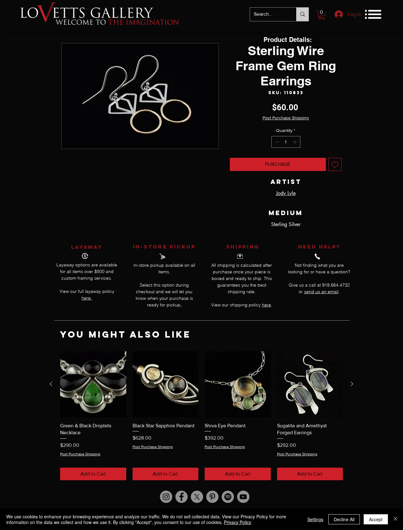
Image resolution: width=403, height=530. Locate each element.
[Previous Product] (51, 384)
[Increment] (295, 141)
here (266, 305)
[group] (201, 415)
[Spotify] (228, 497)
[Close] (395, 519)
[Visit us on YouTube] (243, 497)
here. (87, 298)
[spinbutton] (286, 141)
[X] (197, 497)
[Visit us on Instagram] (166, 497)
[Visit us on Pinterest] (212, 497)
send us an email (321, 291)
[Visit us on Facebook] (181, 497)
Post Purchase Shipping (286, 117)
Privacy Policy (237, 522)
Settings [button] (315, 519)
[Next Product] (352, 384)
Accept (376, 519)
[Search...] (302, 14)
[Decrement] (276, 141)
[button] (321, 15)
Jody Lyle (286, 193)
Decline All (344, 519)
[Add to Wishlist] (335, 164)
